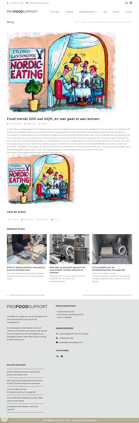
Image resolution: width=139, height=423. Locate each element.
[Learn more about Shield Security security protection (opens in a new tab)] (4, 418)
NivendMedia (91, 420)
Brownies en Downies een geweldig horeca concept (106, 295)
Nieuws (44, 124)
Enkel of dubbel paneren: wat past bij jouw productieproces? (26, 268)
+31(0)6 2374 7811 (16, 3)
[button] (13, 219)
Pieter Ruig (31, 124)
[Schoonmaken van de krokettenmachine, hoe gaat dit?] (112, 249)
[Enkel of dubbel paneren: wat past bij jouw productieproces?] (27, 249)
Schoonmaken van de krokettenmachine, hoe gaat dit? (108, 268)
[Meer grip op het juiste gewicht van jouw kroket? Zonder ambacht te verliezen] (69, 249)
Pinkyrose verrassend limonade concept (26, 295)
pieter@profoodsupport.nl (39, 3)
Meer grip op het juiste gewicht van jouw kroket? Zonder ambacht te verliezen (67, 270)
